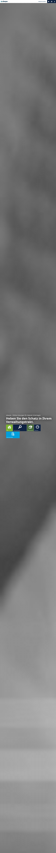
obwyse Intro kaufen (42, 1)
